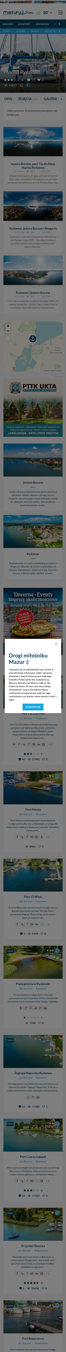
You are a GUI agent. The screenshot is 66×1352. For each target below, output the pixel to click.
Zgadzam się (33, 707)
